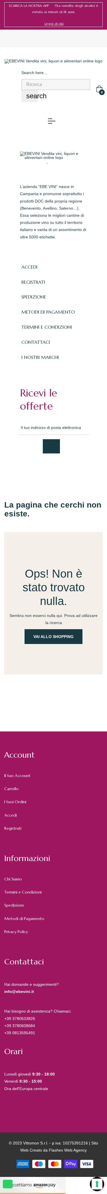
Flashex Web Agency (68, 1150)
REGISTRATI (33, 282)
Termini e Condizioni (23, 892)
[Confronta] (58, 161)
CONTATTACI (35, 342)
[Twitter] (35, 469)
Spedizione (14, 905)
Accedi (10, 815)
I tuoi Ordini (15, 801)
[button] (54, 24)
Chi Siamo (13, 879)
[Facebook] (23, 469)
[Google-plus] (48, 469)
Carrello (11, 788)
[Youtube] (73, 469)
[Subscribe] (51, 446)
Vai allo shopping (53, 636)
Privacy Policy (16, 931)
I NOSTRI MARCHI (40, 357)
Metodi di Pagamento (24, 918)
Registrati (12, 828)
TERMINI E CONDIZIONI (46, 327)
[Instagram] (60, 469)
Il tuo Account (17, 775)
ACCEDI (29, 267)
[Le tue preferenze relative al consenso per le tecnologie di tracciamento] (97, 1184)
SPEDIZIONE (33, 297)
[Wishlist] (48, 161)
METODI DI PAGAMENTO (48, 312)
